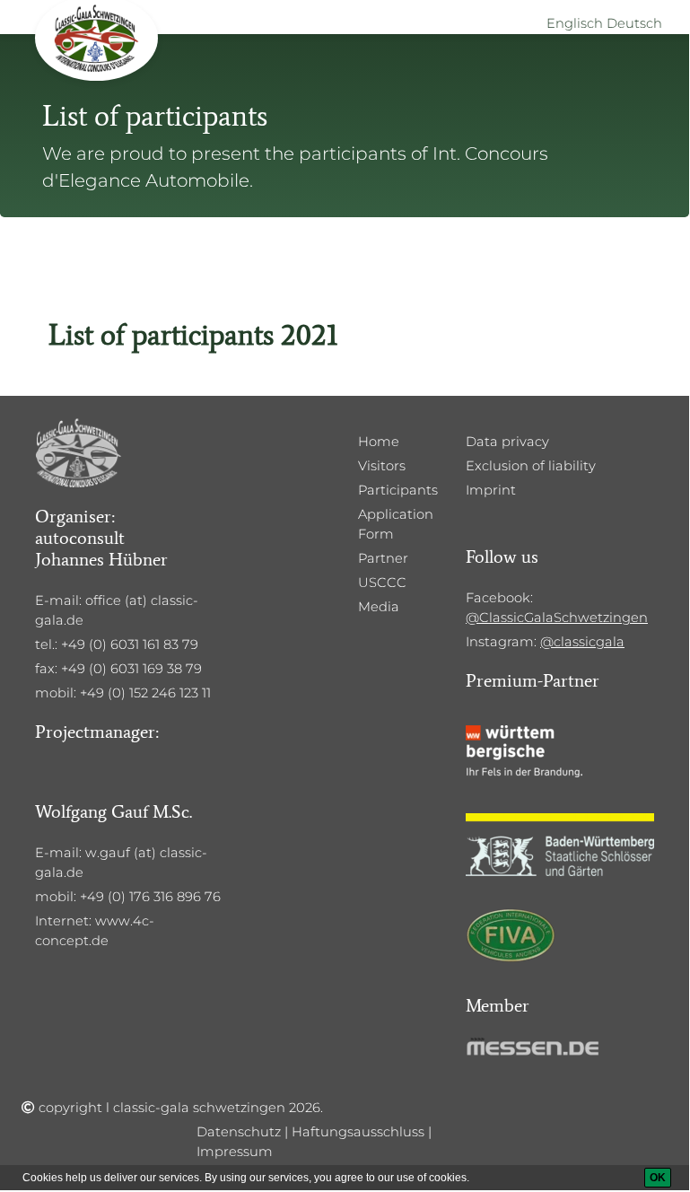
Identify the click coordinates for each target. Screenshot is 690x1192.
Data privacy (507, 442)
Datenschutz (239, 1132)
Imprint (491, 490)
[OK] (657, 1178)
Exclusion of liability (531, 466)
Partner (383, 558)
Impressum (235, 1152)
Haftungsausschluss (358, 1132)
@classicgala (582, 642)
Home (378, 442)
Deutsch (634, 23)
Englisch (574, 23)
